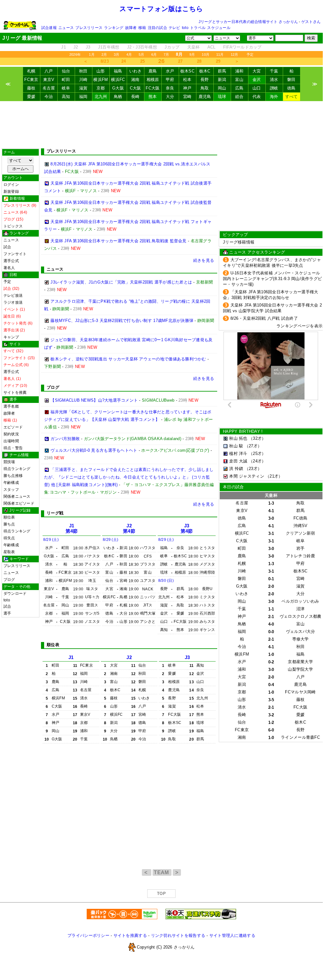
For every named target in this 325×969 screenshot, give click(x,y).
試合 (7, 247)
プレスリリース (88, 28)
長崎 (135, 96)
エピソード (13, 427)
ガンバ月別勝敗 (65, 438)
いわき (135, 71)
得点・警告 (13, 448)
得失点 (9, 538)
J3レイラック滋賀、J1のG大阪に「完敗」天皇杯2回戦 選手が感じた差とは (121, 282)
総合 (239, 96)
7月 (166, 54)
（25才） (257, 453)
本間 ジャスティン (246, 476)
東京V (49, 79)
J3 (88, 47)
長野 (204, 79)
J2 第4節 (129, 528)
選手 (7, 613)
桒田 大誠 (238, 461)
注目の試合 (157, 28)
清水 (274, 79)
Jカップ (172, 47)
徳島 (291, 88)
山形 (100, 71)
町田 (66, 79)
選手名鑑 (11, 406)
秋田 (83, 71)
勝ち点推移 (13, 475)
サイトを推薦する (130, 935)
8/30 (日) (166, 580)
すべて (291, 96)
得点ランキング (17, 469)
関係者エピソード (18, 503)
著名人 (9, 268)
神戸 (187, 88)
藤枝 (31, 88)
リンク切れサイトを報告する (178, 935)
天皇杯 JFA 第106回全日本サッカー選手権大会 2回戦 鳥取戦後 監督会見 (118, 240)
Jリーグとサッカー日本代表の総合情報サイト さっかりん (248, 22)
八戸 (48, 71)
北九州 (101, 96)
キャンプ (11, 337)
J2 (75, 47)
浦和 (239, 71)
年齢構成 (11, 482)
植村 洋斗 (238, 453)
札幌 (31, 71)
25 (142, 61)
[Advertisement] (161, 125)
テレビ (174, 28)
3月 (116, 54)
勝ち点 (9, 524)
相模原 (153, 79)
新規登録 (11, 191)
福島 (118, 71)
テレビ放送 (13, 295)
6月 (154, 54)
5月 (141, 54)
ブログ (9, 579)
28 (199, 61)
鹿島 (152, 71)
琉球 (222, 96)
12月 (234, 54)
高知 (66, 96)
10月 (205, 54)
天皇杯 (193, 47)
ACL (211, 47)
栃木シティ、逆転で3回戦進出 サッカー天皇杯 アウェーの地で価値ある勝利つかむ (128, 359)
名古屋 (49, 88)
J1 (63, 47)
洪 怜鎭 (236, 468)
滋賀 (83, 88)
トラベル (198, 28)
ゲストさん (311, 22)
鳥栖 (118, 96)
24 (123, 61)
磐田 (291, 79)
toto (185, 28)
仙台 (66, 71)
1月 (91, 54)
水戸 (170, 71)
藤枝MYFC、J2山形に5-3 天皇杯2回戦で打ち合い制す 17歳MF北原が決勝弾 (121, 320)
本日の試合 (233, 486)
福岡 (83, 96)
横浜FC (118, 79)
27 (180, 61)
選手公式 (11, 261)
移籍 (142, 28)
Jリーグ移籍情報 (238, 242)
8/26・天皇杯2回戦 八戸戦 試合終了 (264, 318)
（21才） (273, 476)
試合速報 (49, 28)
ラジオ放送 (13, 302)
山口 (256, 88)
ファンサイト (14, 254)
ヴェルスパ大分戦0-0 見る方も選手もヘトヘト (93, 450)
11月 (220, 54)
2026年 (75, 54)
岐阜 (66, 88)
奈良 (170, 88)
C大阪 (135, 88)
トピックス (13, 226)
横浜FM (100, 79)
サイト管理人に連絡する (232, 935)
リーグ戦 (55, 513)
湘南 (135, 79)
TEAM (162, 872)
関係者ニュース (17, 496)
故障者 (131, 28)
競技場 (9, 462)
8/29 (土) (51, 539)
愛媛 (31, 96)
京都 (100, 88)
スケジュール (218, 28)
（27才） (253, 446)
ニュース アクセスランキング (257, 252)
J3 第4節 (187, 528)
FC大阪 (153, 88)
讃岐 (274, 88)
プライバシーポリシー (88, 935)
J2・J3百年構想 (142, 47)
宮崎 (187, 96)
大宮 (256, 71)
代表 (256, 96)
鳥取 (204, 88)
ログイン (11, 184)
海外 (274, 96)
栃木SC (187, 71)
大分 (170, 96)
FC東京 (31, 79)
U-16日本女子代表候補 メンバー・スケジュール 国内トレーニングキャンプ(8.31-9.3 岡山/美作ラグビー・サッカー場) (272, 279)
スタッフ (11, 489)
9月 (192, 54)
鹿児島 (205, 96)
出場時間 (11, 441)
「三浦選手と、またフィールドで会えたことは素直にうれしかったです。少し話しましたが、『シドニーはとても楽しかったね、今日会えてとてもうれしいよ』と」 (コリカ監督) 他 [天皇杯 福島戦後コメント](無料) (129, 477)
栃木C (205, 71)
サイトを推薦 (14, 392)
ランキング (113, 28)
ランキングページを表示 (299, 326)
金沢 (256, 79)
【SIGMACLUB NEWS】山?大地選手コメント (94, 400)
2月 (104, 54)
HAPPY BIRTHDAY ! (243, 431)
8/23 (105, 61)
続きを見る (203, 260)
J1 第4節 (72, 528)
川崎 (83, 79)
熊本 (152, 96)
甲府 (170, 79)
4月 (129, 54)
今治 (48, 96)
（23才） (253, 468)
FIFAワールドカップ (242, 47)
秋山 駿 (236, 446)
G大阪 (118, 88)
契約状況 (11, 434)
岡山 (222, 88)
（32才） (257, 438)
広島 (239, 88)
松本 (187, 79)
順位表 (9, 517)
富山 (239, 79)
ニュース (66, 28)
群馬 (222, 71)
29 (218, 61)
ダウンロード (14, 593)
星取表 (9, 552)
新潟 (222, 79)
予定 (250, 54)
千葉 (274, 71)
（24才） (257, 461)
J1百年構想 (108, 47)
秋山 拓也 (238, 438)
